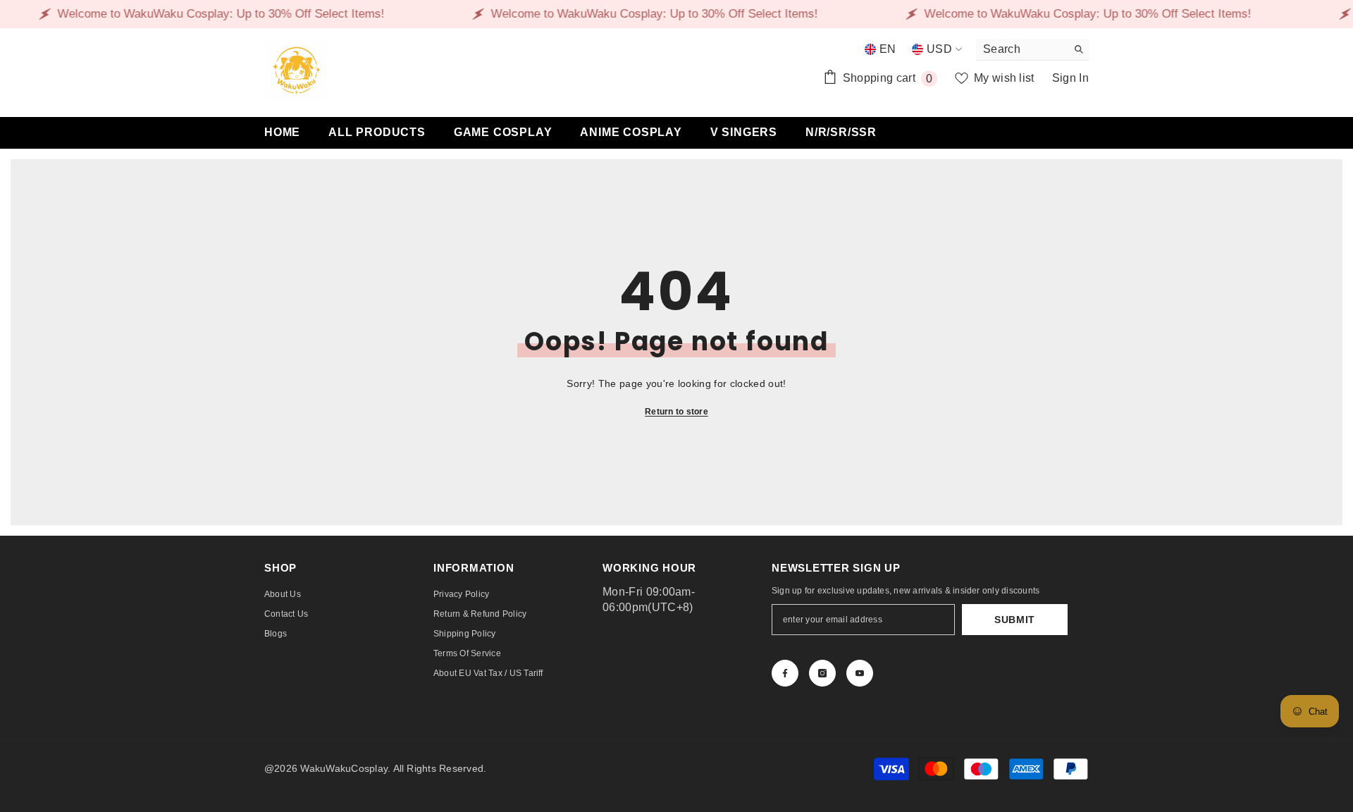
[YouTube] (859, 673)
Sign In (1070, 78)
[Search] (1032, 50)
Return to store (676, 412)
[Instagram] (822, 673)
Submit (1014, 619)
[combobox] (1021, 49)
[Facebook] (785, 673)
